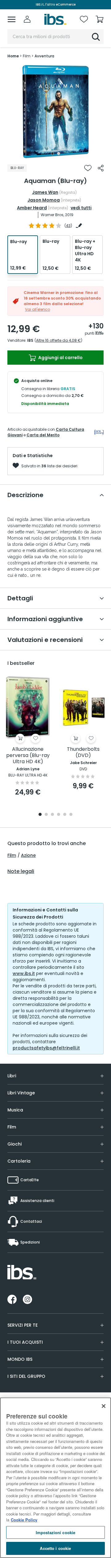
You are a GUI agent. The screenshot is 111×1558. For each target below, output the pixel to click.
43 (68, 225)
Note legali (20, 871)
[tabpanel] (55, 111)
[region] (55, 1477)
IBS (30, 340)
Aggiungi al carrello (60, 357)
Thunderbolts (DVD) (83, 752)
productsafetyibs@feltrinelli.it (46, 1048)
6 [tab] (71, 815)
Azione (28, 855)
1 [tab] (52, 153)
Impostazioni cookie (55, 1532)
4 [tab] (58, 815)
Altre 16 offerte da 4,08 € (58, 340)
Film (11, 855)
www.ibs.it (24, 973)
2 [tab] (58, 153)
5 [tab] (65, 815)
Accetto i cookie (55, 1548)
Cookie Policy (24, 1520)
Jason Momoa (43, 200)
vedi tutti (81, 208)
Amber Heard (32, 208)
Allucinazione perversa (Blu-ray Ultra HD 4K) (28, 755)
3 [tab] (52, 815)
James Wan (45, 192)
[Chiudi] (103, 1406)
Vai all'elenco (37, 309)
